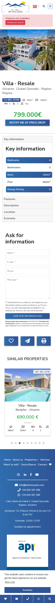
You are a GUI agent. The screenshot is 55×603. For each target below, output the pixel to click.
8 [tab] (39, 443)
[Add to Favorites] (11, 341)
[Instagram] (18, 475)
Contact (42, 464)
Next (51, 49)
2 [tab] (16, 443)
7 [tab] (36, 443)
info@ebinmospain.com (31, 485)
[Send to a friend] (28, 341)
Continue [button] (27, 590)
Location (9, 212)
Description (11, 205)
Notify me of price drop (27, 122)
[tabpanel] (27, 402)
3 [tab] (20, 443)
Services (45, 459)
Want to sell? (11, 464)
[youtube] (36, 475)
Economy (9, 218)
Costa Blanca (28, 464)
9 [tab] (43, 443)
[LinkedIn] (25, 475)
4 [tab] (24, 443)
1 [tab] (12, 443)
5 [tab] (28, 443)
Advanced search (15, 22)
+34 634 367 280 (30, 489)
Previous (4, 49)
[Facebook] (31, 475)
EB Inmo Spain (15, 6)
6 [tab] (32, 443)
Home (7, 459)
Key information (14, 139)
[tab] (27, 139)
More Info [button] (10, 582)
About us (18, 459)
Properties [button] (31, 459)
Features (9, 199)
